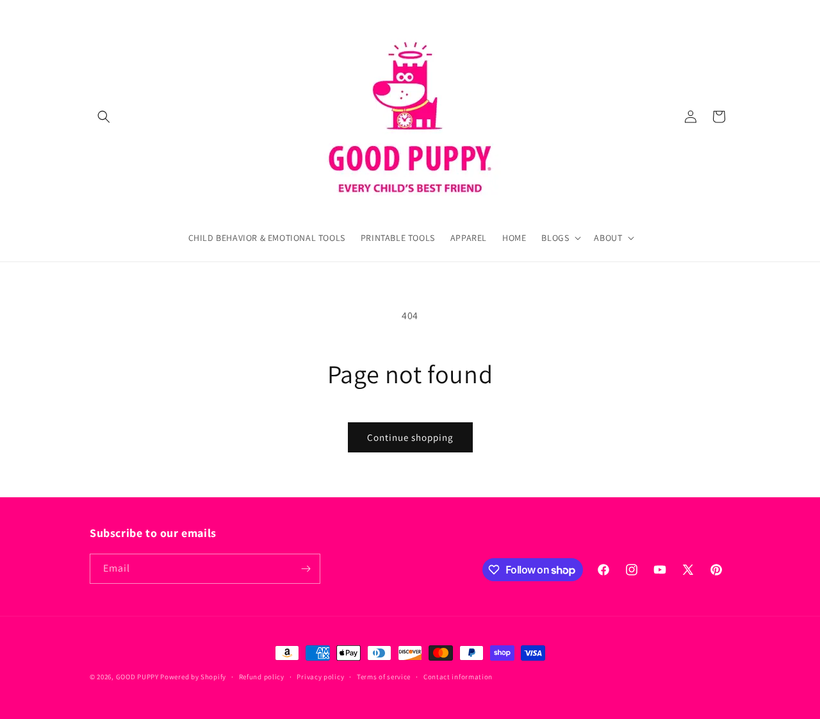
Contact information (458, 676)
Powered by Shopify (193, 676)
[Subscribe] (305, 569)
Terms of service (384, 676)
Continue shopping (410, 437)
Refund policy (261, 676)
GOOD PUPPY (137, 676)
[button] (104, 117)
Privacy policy (320, 676)
